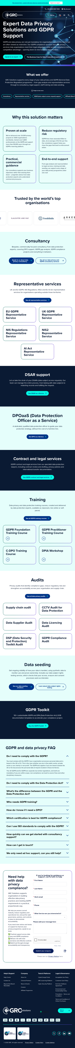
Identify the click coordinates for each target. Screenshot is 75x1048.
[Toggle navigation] (64, 15)
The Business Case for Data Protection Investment (44, 57)
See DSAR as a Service (36, 393)
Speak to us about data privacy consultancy (20, 261)
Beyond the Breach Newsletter (9, 985)
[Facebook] (59, 1033)
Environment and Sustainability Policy (61, 990)
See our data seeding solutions (20, 687)
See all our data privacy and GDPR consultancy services (49, 261)
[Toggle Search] (69, 15)
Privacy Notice (29, 1042)
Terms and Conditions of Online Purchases (63, 1000)
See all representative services (36, 300)
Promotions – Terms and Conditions (63, 995)
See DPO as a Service (36, 437)
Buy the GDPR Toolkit (36, 726)
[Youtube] (69, 1033)
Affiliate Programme (27, 990)
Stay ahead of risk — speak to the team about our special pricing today (36, 3)
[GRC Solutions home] (17, 1010)
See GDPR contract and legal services (36, 477)
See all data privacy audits (36, 596)
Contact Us (7, 980)
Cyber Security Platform (45, 984)
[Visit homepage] (14, 15)
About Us (23, 977)
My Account (67, 9)
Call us (52, 15)
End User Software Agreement (61, 985)
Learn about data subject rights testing (49, 687)
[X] (54, 1033)
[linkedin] (64, 1033)
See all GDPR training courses (36, 518)
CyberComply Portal (44, 977)
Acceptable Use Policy (62, 977)
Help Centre (7, 977)
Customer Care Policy (62, 980)
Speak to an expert (11, 57)
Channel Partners (26, 980)
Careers (23, 987)
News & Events (25, 984)
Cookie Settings (50, 1042)
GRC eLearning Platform (45, 980)
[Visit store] (60, 15)
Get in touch (62, 1010)
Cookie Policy (39, 1042)
